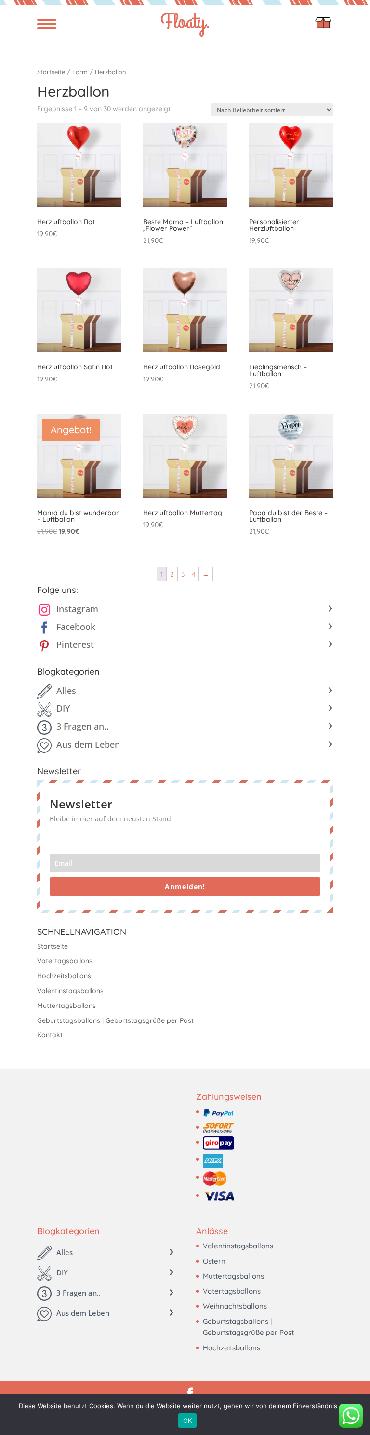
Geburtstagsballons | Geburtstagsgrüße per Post (115, 1020)
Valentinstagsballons (70, 990)
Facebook (75, 626)
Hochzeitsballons (64, 975)
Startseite (51, 72)
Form (80, 72)
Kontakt (50, 1035)
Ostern (214, 1261)
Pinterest (75, 644)
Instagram (77, 609)
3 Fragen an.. (82, 726)
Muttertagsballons (66, 1005)
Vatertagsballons (64, 961)
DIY (63, 708)
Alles (66, 690)
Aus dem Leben (88, 744)
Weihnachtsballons (235, 1305)
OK (187, 1420)
